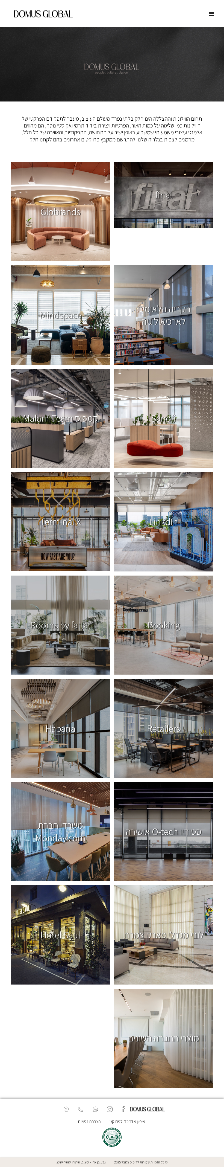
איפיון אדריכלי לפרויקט (127, 1121)
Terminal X (60, 521)
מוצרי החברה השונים (163, 1038)
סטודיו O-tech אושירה (163, 831)
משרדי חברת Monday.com (60, 831)
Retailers (163, 728)
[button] (211, 13)
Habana (60, 728)
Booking (164, 625)
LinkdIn (163, 521)
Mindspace (60, 315)
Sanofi (163, 418)
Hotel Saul (60, 934)
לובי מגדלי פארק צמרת (163, 934)
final (163, 194)
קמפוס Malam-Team (60, 418)
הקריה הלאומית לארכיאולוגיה (163, 314)
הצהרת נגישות (89, 1121)
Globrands (60, 211)
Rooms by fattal (60, 625)
